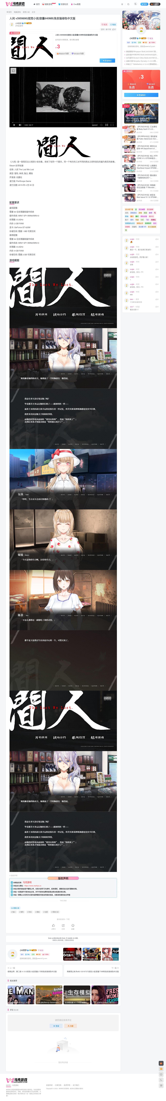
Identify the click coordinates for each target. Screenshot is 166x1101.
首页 (10, 12)
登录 (57, 1026)
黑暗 (140, 213)
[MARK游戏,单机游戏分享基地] (16, 1080)
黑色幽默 (142, 209)
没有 (131, 265)
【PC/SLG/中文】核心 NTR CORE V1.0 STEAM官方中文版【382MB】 (147, 158)
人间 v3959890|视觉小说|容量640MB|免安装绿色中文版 (42, 18)
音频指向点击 (130, 223)
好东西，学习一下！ (137, 272)
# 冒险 (21, 912)
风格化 (153, 219)
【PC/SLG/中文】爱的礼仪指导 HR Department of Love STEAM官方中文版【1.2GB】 (147, 149)
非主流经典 (152, 227)
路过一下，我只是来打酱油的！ (141, 250)
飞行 (147, 219)
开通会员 (156, 4)
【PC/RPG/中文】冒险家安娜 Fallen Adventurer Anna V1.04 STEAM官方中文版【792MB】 (147, 140)
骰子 (126, 219)
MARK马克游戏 (64, 1088)
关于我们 (76, 1085)
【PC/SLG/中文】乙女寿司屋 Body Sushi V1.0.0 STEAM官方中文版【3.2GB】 (147, 130)
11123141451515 (136, 302)
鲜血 (126, 216)
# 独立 (13, 912)
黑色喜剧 (150, 209)
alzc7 (132, 307)
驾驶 (137, 219)
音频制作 (148, 223)
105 (39, 954)
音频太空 (140, 223)
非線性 (134, 227)
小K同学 (18, 23)
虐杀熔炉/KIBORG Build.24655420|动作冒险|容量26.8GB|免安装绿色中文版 (142, 54)
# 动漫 (46, 912)
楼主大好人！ (135, 310)
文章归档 (58, 1085)
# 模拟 (37, 912)
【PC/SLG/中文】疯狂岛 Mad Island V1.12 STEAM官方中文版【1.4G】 (147, 197)
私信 (114, 24)
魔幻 (137, 216)
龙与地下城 (129, 209)
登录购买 (108, 60)
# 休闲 (29, 912)
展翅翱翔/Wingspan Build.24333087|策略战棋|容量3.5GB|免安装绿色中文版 (142, 51)
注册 (71, 1026)
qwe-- (132, 299)
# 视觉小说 (55, 912)
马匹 (142, 219)
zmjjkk (132, 239)
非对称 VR (142, 227)
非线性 (127, 227)
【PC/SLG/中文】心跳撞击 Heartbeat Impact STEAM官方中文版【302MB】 (147, 167)
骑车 (132, 219)
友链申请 (49, 1085)
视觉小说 (26, 12)
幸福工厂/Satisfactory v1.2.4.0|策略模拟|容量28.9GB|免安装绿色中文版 (142, 64)
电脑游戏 (17, 12)
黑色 (126, 213)
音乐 (154, 223)
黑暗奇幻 (133, 213)
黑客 (145, 213)
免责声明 (67, 1085)
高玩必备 (144, 216)
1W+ (28, 954)
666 (131, 295)
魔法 (132, 216)
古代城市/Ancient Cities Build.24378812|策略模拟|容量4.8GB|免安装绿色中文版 (142, 58)
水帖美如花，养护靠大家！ (139, 257)
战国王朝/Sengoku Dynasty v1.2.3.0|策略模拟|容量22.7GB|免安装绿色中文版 (142, 61)
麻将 (150, 213)
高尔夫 (151, 216)
